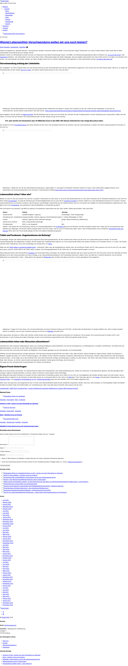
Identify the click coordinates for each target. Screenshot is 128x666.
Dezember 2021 (8, 577)
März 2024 (6, 534)
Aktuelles (7, 47)
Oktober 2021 (7, 581)
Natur (7, 17)
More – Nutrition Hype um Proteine (11, 415)
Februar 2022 (7, 573)
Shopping (6, 26)
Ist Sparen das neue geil (104, 59)
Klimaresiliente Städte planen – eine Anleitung (73, 481)
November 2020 (8, 605)
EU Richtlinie (60, 226)
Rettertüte (47, 257)
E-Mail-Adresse (5, 451)
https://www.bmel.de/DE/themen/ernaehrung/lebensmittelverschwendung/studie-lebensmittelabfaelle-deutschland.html (83, 111)
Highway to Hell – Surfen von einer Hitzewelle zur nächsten (19, 403)
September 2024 (8, 523)
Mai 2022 (6, 566)
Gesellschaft (9, 21)
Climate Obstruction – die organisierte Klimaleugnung (31, 488)
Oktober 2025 (7, 509)
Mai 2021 (5, 592)
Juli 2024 (6, 528)
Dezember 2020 (8, 603)
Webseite (50, 331)
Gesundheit (9, 15)
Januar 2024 (7, 538)
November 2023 (8, 541)
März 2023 (6, 551)
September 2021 (8, 583)
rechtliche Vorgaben (70, 201)
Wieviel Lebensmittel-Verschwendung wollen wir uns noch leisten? (43, 42)
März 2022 (6, 570)
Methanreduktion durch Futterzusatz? (34, 479)
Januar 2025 (7, 517)
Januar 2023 (7, 553)
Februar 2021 (7, 598)
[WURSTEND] (4, 1)
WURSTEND (5, 617)
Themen (7, 9)
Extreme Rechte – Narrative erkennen (51, 486)
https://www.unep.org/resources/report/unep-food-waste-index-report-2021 (79, 190)
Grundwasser (12, 201)
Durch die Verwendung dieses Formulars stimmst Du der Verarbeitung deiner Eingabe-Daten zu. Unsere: (42, 462)
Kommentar (4, 444)
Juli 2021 (5, 588)
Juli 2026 (6, 500)
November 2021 (8, 579)
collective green (5, 379)
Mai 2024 (6, 532)
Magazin (5, 6)
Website (2, 455)
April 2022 (6, 568)
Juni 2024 (6, 530)
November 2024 (8, 521)
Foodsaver (31, 253)
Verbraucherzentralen (44, 379)
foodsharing (4, 57)
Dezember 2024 (8, 519)
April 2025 (6, 515)
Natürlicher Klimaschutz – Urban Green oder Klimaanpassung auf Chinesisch (43, 492)
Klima (7, 11)
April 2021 (6, 594)
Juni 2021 (6, 590)
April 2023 (6, 549)
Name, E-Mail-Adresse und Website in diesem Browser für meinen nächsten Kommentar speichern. (33, 458)
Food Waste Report (20, 125)
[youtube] (3, 614)
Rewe (50, 244)
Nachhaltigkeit (9, 13)
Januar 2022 (7, 575)
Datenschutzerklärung (75, 462)
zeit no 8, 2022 (26, 70)
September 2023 (8, 543)
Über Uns (6, 641)
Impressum (6, 647)
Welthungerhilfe (28, 114)
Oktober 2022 (7, 558)
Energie (7, 24)
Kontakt (5, 30)
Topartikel (22, 47)
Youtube (5, 28)
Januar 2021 (6, 600)
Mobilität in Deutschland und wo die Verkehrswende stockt (19, 426)
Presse (97, 377)
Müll (70, 377)
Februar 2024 (7, 536)
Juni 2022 (6, 564)
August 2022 (7, 560)
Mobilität (18, 422)
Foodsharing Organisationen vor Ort (25, 379)
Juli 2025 (6, 511)
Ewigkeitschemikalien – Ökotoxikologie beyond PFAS (34, 490)
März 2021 (6, 596)
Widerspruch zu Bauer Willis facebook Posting (63, 388)
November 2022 (8, 556)
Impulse (7, 19)
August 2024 (7, 526)
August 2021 (7, 585)
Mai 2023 (6, 547)
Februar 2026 (7, 502)
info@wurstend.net (10, 625)
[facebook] (3, 612)
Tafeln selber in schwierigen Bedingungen (22, 247)
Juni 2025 (6, 513)
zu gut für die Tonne (114, 55)
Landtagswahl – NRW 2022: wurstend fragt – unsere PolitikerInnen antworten (24, 388)
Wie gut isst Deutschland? (29, 484)
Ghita (1, 47)
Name (2, 448)
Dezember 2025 (8, 506)
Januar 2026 (7, 504)
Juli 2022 (6, 562)
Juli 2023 (6, 545)
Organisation (15, 205)
